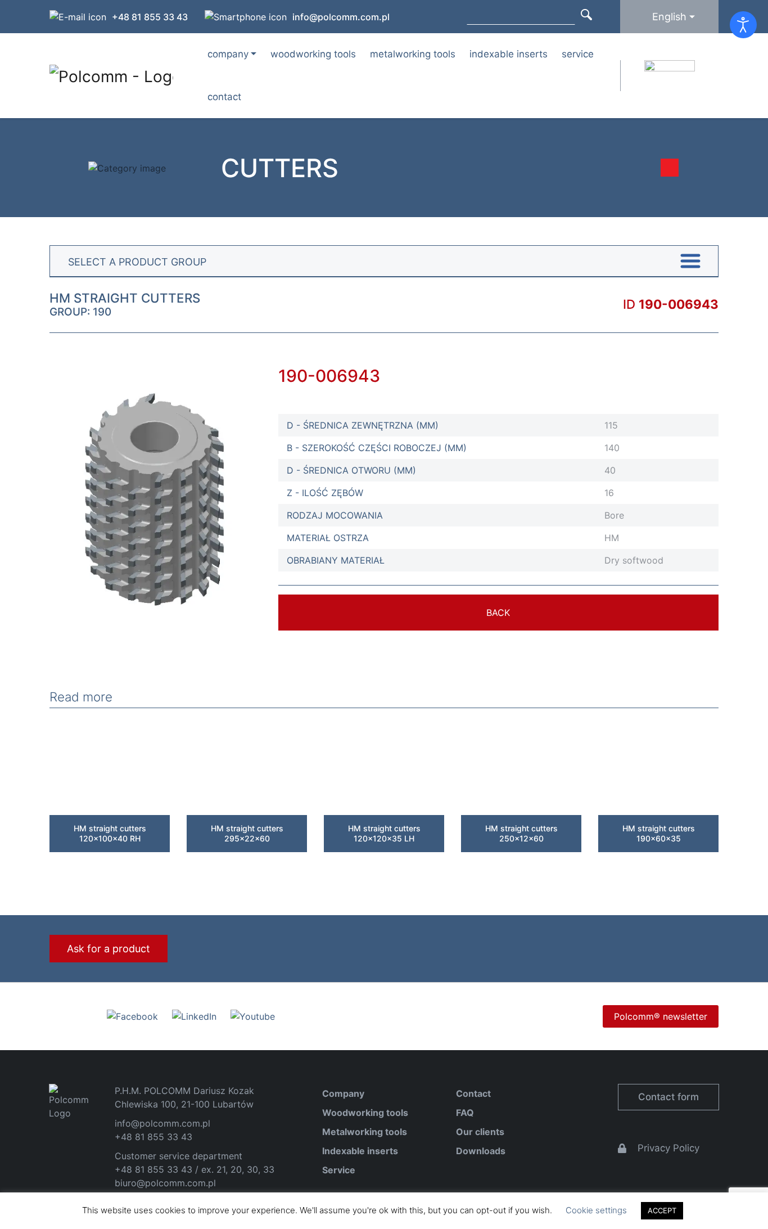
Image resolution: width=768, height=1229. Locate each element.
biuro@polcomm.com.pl (165, 1183)
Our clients (480, 1131)
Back (498, 612)
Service (578, 54)
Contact (224, 96)
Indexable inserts (508, 54)
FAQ (465, 1112)
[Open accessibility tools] (743, 24)
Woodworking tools (313, 54)
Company (343, 1093)
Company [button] (228, 54)
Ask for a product (108, 949)
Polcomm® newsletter (660, 1016)
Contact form (668, 1096)
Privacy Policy (668, 1148)
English (669, 16)
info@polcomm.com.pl (341, 16)
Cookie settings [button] (596, 1210)
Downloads (480, 1150)
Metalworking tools (412, 54)
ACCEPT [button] (662, 1210)
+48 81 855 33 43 (150, 16)
